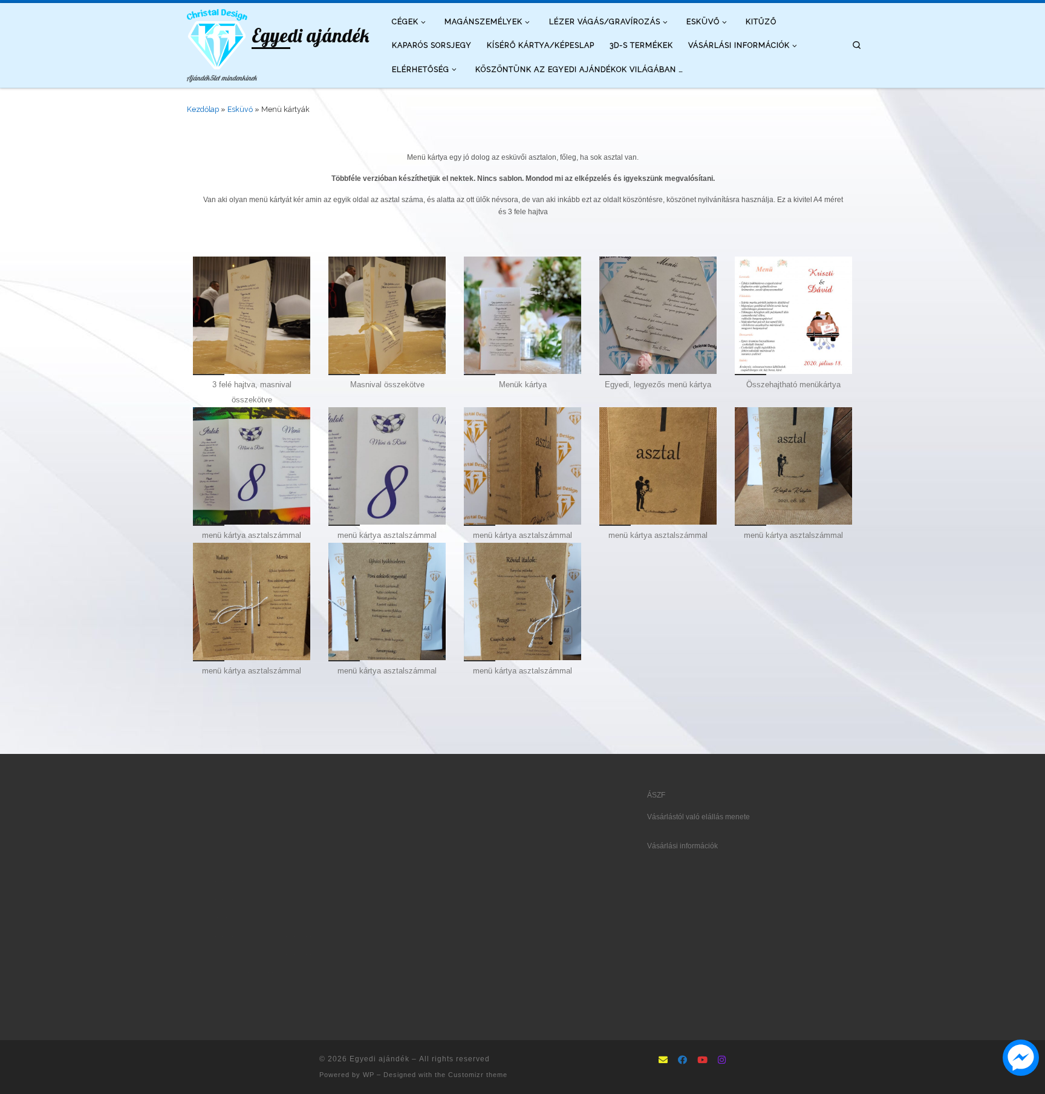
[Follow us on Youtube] (702, 1060)
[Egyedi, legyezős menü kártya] (658, 315)
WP (368, 1074)
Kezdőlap (203, 109)
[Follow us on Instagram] (722, 1060)
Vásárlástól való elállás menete (698, 817)
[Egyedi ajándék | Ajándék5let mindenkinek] (217, 36)
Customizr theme (477, 1074)
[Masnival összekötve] (387, 315)
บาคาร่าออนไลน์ (212, 881)
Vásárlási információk (682, 846)
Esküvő (240, 109)
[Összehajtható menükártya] (793, 315)
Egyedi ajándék (379, 1059)
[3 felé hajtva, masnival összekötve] (251, 315)
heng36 (199, 990)
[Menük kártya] (522, 315)
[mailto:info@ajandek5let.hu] (663, 1060)
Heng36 (199, 1008)
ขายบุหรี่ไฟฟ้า (262, 936)
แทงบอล (253, 881)
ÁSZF (656, 795)
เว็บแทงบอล (293, 954)
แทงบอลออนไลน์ (240, 863)
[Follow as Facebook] (682, 1060)
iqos (266, 954)
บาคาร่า (199, 863)
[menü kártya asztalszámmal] (251, 466)
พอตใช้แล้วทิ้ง (209, 917)
